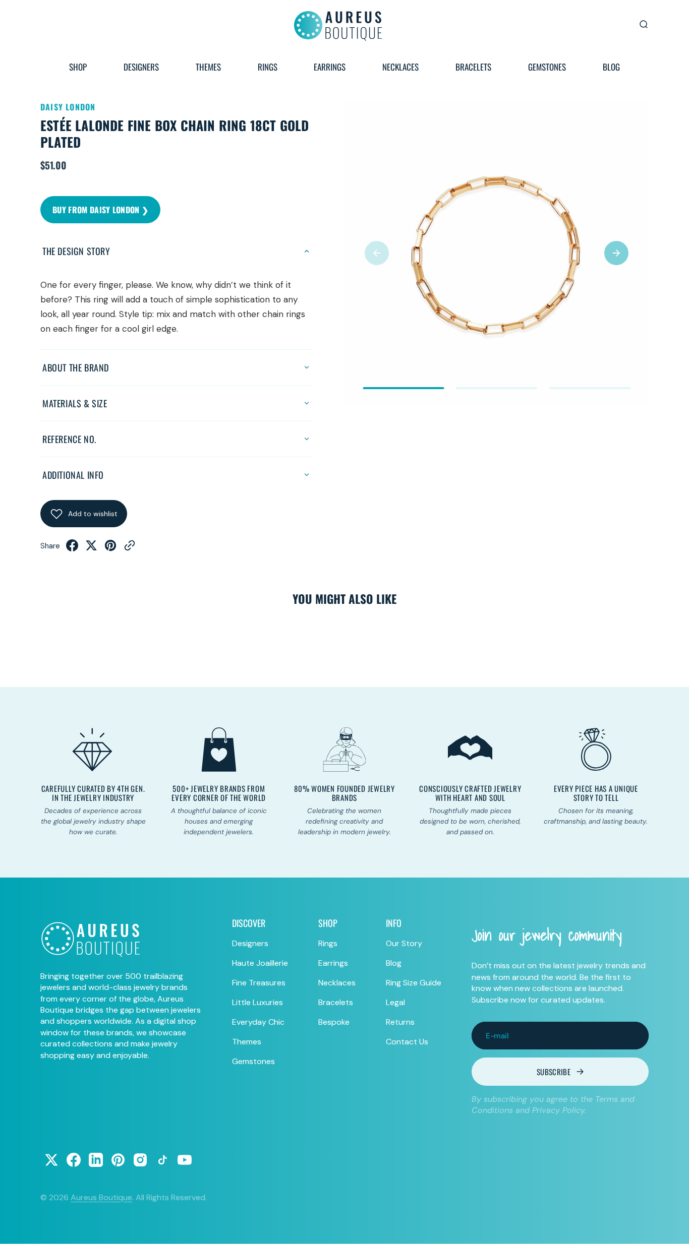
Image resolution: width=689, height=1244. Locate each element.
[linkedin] (96, 1160)
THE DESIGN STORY (76, 251)
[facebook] (72, 548)
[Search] (644, 24)
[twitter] (91, 548)
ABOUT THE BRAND (75, 367)
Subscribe (553, 1071)
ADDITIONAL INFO (73, 474)
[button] (377, 253)
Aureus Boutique (101, 1197)
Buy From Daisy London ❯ (100, 210)
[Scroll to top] (672, 1226)
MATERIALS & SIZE (74, 403)
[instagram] (140, 1160)
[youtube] (185, 1160)
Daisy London (67, 107)
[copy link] (130, 548)
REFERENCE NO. (69, 439)
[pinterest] (110, 548)
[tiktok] (162, 1160)
